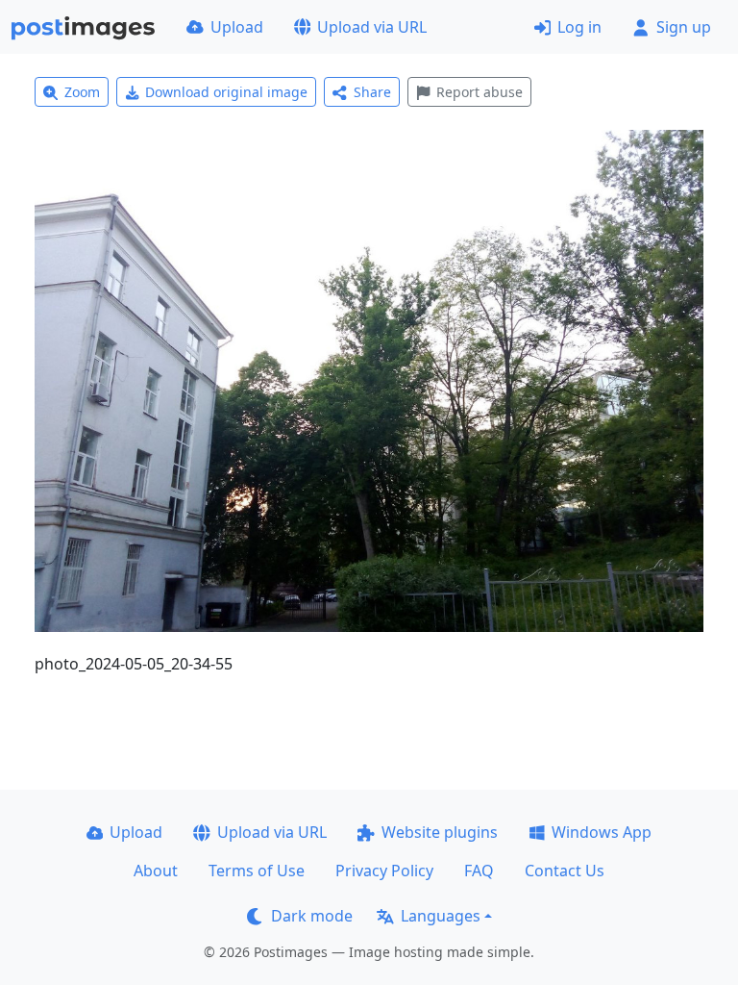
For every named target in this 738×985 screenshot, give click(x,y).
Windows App (602, 832)
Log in (579, 27)
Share (372, 92)
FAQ (479, 870)
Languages (440, 915)
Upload (236, 27)
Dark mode (312, 915)
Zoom (82, 92)
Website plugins (439, 832)
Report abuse (479, 92)
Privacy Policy (384, 870)
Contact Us (564, 870)
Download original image (226, 92)
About (156, 870)
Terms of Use (257, 870)
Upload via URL (372, 27)
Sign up (683, 27)
